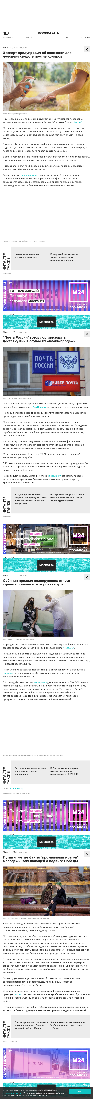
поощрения (40, 682)
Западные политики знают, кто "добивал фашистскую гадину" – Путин (67, 1025)
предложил (55, 476)
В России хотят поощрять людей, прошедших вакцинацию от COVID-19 (64, 771)
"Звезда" (77, 122)
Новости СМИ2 (9, 314)
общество (7, 273)
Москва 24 (46, 33)
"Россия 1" (68, 648)
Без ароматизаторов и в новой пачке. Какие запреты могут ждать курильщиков (67, 497)
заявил (19, 994)
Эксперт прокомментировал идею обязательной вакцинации (30, 771)
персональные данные (12, 1093)
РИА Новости (39, 407)
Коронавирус (17, 788)
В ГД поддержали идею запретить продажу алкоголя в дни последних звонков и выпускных (31, 499)
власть (5, 1041)
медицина (17, 793)
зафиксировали (28, 175)
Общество (23, 47)
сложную (8, 673)
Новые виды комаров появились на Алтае (27, 256)
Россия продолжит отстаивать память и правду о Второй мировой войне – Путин (31, 1025)
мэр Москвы (7, 793)
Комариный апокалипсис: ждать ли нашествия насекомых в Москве (64, 257)
